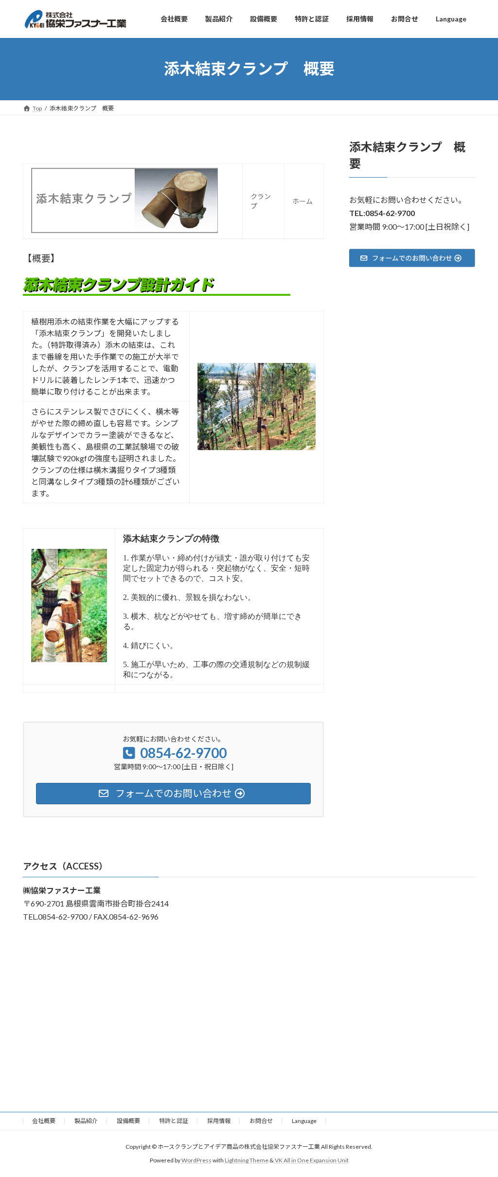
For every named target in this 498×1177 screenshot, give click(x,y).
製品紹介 (86, 1120)
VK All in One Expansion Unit (312, 1160)
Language (304, 1120)
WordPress (196, 1160)
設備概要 (128, 1120)
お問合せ (261, 1120)
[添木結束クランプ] (124, 230)
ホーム (302, 201)
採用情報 (219, 1120)
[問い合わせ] (412, 257)
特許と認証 (173, 1120)
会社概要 (43, 1120)
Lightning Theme (246, 1160)
